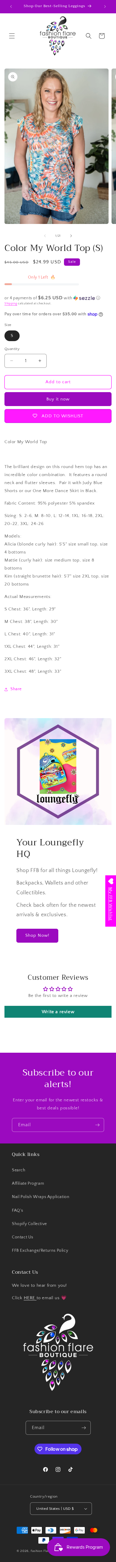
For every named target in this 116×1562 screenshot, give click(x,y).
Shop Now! (37, 935)
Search (19, 1170)
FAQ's (17, 1210)
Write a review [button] (58, 1011)
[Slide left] (44, 235)
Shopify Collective (29, 1223)
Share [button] (16, 689)
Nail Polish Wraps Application (40, 1196)
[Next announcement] (105, 6)
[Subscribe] (97, 1125)
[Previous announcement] (11, 6)
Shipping (10, 303)
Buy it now (58, 399)
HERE (30, 1297)
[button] (11, 35)
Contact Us (22, 1237)
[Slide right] (71, 235)
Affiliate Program (28, 1183)
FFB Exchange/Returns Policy (40, 1250)
